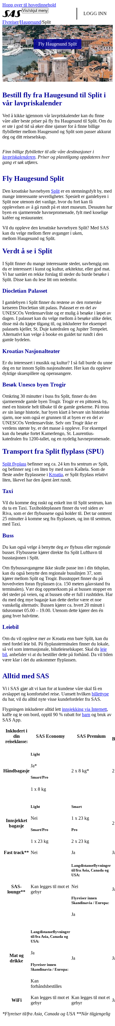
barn (86, 714)
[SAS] (12, 14)
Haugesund (30, 22)
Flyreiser (10, 22)
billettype (100, 693)
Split (55, 191)
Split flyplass (14, 463)
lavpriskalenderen (18, 157)
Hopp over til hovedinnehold (29, 4)
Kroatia (56, 474)
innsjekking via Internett (84, 709)
